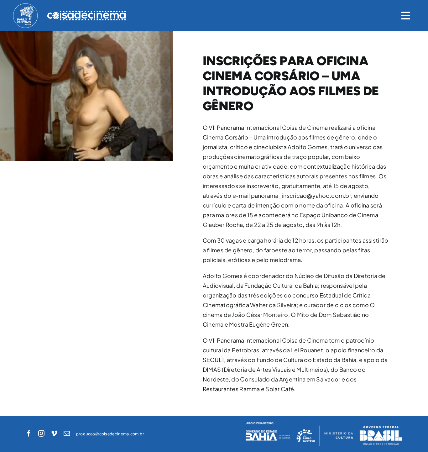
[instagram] (41, 433)
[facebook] (29, 433)
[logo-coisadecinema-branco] (86, 13)
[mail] (67, 433)
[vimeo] (54, 433)
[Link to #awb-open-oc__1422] (405, 16)
